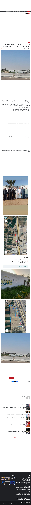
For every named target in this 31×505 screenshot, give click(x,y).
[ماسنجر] (13, 381)
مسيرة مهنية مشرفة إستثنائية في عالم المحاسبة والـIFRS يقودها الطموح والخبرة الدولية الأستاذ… (14, 407)
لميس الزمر (29, 48)
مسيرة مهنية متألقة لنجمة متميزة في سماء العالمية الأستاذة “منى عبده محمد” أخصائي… (15, 417)
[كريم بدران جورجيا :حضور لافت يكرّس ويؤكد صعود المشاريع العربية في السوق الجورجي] (12, 479)
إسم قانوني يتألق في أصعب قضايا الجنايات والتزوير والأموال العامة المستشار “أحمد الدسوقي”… (14, 431)
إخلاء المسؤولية (2, 503)
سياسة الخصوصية (14, 503)
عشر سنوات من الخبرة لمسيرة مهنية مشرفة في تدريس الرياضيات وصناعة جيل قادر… (16, 414)
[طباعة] (11, 381)
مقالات (27, 40)
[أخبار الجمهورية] (26, 14)
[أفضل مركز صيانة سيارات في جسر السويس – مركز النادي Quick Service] (28, 429)
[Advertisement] (15, 5)
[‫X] (15, 381)
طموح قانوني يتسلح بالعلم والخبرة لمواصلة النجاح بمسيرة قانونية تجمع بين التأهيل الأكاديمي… (15, 410)
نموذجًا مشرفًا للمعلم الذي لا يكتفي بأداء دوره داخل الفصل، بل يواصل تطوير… (17, 424)
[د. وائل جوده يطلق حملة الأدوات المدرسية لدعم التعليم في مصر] (7, 482)
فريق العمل (6, 503)
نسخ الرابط (11, 377)
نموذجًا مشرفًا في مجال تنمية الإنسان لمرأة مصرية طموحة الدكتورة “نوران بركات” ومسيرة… (15, 421)
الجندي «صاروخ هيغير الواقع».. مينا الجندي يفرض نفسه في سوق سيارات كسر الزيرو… (16, 404)
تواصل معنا (17, 503)
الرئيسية (29, 40)
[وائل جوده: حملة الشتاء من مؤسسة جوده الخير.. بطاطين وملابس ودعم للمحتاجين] (12, 482)
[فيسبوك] (17, 381)
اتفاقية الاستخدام (10, 503)
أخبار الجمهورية (23, 502)
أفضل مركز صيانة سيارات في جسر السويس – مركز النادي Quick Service (17, 428)
